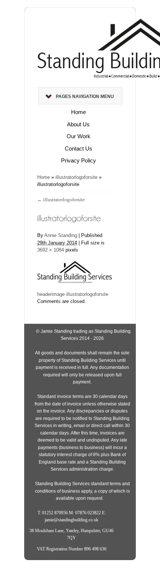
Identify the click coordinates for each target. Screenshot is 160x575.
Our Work (78, 136)
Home (78, 112)
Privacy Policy (78, 160)
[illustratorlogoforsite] (74, 268)
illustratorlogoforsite (76, 177)
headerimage (51, 294)
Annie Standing (60, 235)
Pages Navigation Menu (85, 96)
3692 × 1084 (50, 250)
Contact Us (78, 148)
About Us (78, 124)
